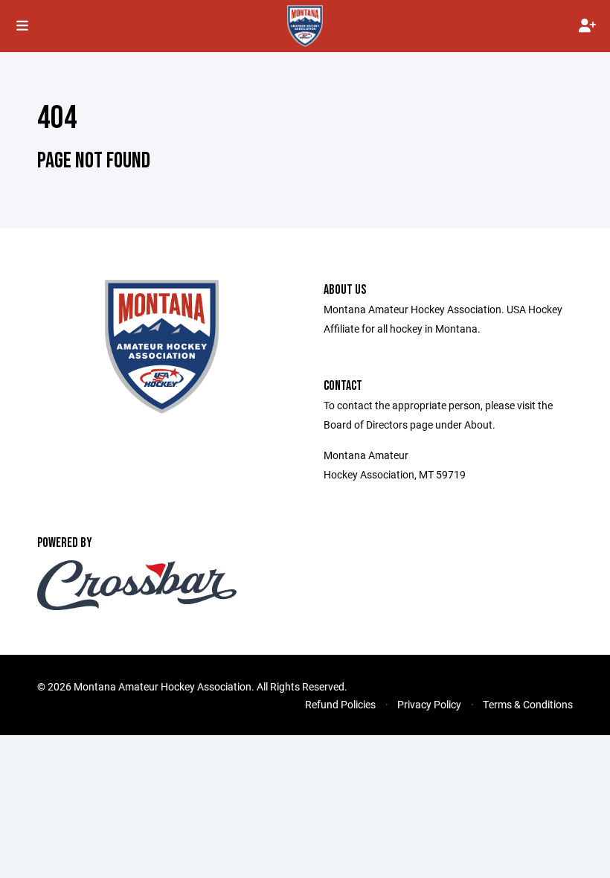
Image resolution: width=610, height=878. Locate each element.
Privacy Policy (429, 704)
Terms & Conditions (528, 704)
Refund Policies (340, 704)
